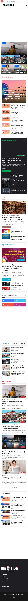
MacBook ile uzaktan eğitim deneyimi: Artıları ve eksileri (7, 73)
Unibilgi (4, 158)
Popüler (15, 343)
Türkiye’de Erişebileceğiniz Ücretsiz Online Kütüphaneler (12, 218)
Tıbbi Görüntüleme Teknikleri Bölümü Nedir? (12, 161)
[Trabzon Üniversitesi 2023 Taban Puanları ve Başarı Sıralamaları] (6, 132)
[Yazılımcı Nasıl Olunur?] (6, 185)
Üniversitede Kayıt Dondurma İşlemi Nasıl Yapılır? (18, 511)
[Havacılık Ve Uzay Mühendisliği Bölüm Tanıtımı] (6, 190)
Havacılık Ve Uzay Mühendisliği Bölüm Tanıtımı (18, 191)
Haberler (4, 43)
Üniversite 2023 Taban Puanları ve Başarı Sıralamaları (16, 114)
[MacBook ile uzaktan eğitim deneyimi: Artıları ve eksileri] (7, 69)
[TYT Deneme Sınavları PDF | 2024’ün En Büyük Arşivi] (6, 522)
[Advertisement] (14, 26)
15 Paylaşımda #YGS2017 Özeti (17, 232)
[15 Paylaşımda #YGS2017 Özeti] (6, 231)
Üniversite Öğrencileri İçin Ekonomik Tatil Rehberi (6, 63)
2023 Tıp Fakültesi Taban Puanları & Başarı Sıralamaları (18, 516)
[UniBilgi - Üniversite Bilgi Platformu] (8, 5)
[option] (14, 58)
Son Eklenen (6, 343)
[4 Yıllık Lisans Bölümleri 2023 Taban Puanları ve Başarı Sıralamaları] (6, 106)
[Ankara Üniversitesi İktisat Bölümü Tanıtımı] (6, 180)
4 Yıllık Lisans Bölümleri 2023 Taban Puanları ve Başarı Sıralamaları (18, 107)
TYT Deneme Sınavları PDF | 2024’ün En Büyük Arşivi (17, 521)
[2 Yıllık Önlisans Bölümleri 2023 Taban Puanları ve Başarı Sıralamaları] (6, 119)
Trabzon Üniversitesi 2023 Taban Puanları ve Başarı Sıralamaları (17, 134)
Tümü (18, 76)
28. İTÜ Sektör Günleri (16, 289)
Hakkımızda (4, 574)
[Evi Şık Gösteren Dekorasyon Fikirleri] (14, 48)
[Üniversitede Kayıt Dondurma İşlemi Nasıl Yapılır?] (6, 511)
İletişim (3, 576)
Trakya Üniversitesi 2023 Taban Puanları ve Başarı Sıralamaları (17, 127)
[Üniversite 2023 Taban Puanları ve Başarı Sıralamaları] (6, 112)
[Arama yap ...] (26, 5)
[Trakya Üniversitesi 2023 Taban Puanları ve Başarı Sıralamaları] (6, 125)
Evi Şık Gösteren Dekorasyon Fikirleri (11, 1)
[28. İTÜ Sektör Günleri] (6, 288)
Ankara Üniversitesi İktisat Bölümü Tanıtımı (17, 181)
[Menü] (1, 5)
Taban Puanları (7, 100)
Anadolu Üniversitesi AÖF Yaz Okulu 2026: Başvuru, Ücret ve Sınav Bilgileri (20, 73)
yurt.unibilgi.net (5, 581)
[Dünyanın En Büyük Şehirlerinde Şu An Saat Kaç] (20, 59)
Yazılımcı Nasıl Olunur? (16, 186)
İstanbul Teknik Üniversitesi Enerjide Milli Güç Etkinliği (17, 284)
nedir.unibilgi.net (5, 578)
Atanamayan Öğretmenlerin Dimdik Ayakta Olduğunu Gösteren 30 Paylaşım (18, 238)
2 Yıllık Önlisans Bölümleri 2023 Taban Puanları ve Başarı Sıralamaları (18, 120)
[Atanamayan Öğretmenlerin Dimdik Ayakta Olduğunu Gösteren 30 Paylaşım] (6, 236)
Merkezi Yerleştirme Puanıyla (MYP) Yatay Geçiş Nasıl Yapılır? (18, 505)
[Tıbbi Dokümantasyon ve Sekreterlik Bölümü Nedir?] (2, 174)
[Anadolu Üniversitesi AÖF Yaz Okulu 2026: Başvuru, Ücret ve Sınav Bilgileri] (20, 69)
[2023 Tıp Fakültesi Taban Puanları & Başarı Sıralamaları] (6, 517)
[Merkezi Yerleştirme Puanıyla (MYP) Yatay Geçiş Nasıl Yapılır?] (6, 505)
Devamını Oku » (6, 171)
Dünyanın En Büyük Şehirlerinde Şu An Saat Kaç (20, 62)
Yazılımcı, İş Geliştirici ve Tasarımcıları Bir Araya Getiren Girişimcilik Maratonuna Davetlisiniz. (12, 267)
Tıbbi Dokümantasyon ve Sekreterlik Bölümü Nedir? (17, 176)
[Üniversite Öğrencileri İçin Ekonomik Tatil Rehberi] (7, 59)
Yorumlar (23, 343)
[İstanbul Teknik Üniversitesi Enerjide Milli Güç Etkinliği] (6, 284)
